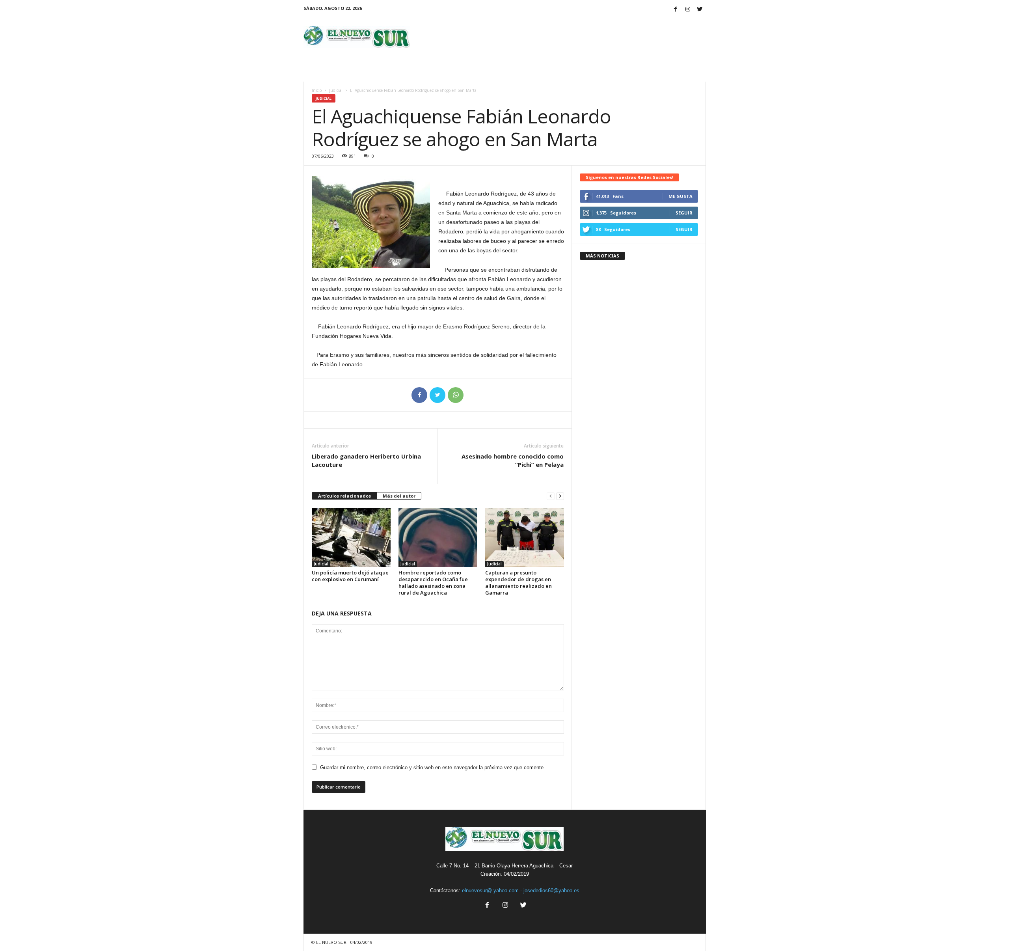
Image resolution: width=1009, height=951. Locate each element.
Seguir (684, 213)
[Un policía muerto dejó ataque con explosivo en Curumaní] (351, 537)
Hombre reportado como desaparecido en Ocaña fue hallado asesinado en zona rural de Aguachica (433, 582)
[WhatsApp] (456, 395)
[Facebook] (675, 9)
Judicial (336, 90)
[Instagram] (688, 9)
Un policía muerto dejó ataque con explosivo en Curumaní (350, 576)
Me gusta (680, 196)
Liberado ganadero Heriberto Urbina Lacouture (366, 460)
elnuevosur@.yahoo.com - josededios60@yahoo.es (520, 890)
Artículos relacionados (344, 496)
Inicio (317, 90)
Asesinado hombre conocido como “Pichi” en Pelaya (513, 460)
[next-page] (560, 496)
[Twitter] (700, 9)
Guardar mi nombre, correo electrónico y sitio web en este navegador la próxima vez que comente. (432, 767)
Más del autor (399, 496)
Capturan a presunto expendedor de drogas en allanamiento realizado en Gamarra (518, 582)
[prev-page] (551, 496)
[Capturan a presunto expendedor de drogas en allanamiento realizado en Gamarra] (524, 537)
